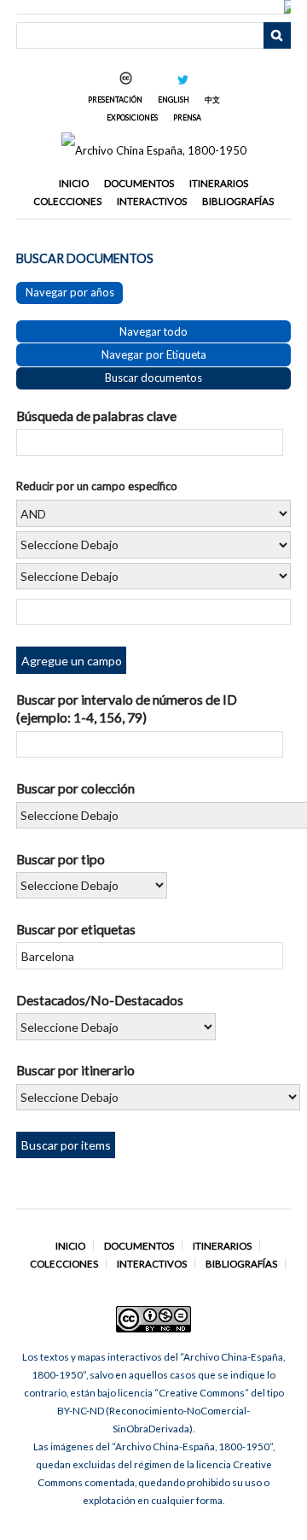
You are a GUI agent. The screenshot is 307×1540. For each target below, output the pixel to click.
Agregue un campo (71, 660)
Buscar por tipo (60, 859)
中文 (212, 99)
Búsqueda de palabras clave (96, 415)
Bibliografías (238, 201)
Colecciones (67, 201)
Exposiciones (132, 117)
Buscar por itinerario (75, 1070)
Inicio (74, 183)
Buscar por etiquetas (76, 929)
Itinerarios (218, 183)
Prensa (187, 117)
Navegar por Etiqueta (153, 354)
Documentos (139, 183)
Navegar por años (70, 292)
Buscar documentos (153, 377)
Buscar (277, 36)
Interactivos (152, 201)
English (173, 99)
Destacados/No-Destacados (99, 1000)
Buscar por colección (75, 788)
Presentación (115, 99)
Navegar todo (153, 331)
